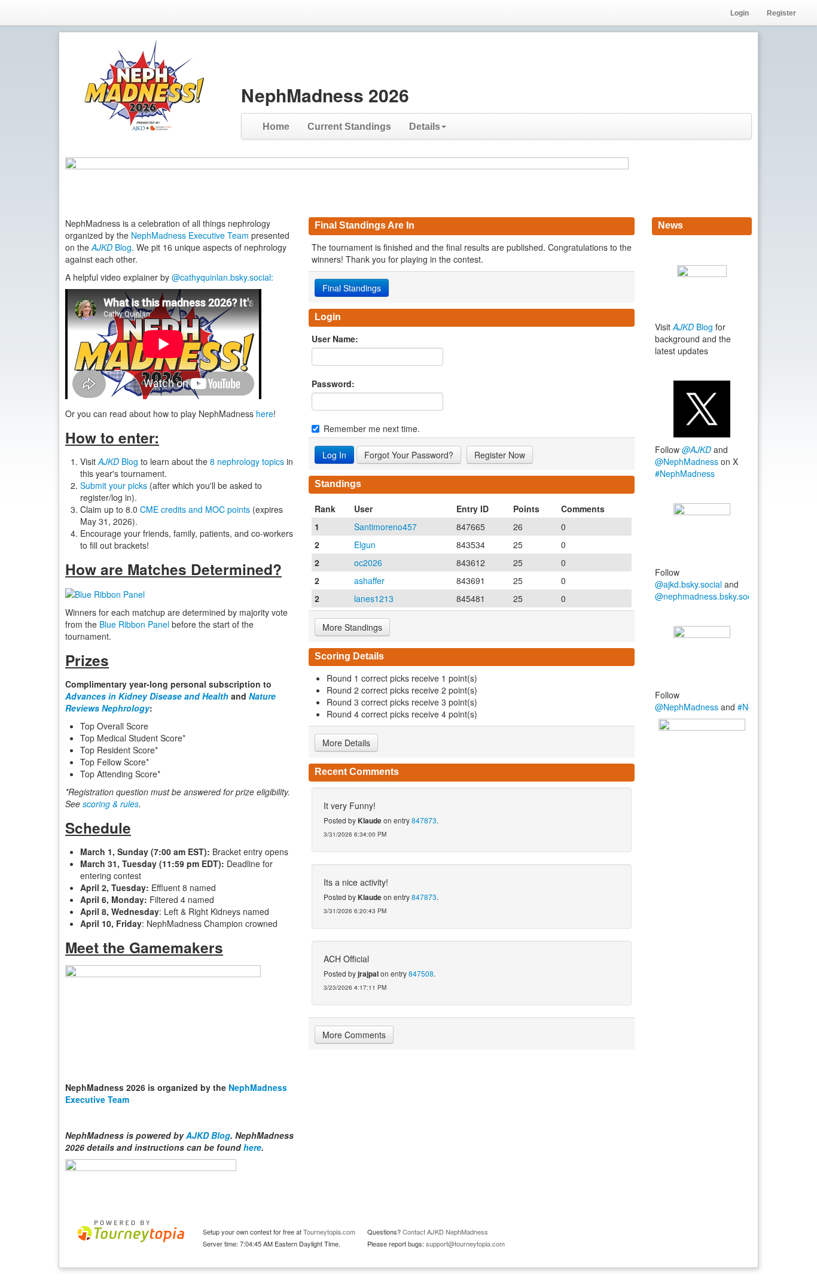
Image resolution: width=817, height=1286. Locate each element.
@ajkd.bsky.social (688, 584)
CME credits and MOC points (196, 509)
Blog (112, 247)
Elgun (365, 545)
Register (781, 13)
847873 (424, 820)
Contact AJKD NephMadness (445, 1231)
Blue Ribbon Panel (135, 624)
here (264, 413)
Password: (333, 384)
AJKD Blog (208, 1135)
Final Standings (351, 288)
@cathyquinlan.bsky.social (221, 277)
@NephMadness (686, 461)
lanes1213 (374, 598)
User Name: (335, 339)
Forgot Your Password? (408, 455)
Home (276, 126)
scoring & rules (111, 804)
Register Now (499, 455)
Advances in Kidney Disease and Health (148, 696)
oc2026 (368, 562)
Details (424, 126)
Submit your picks (113, 485)
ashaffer (369, 580)
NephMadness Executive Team (190, 235)
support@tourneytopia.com (465, 1243)
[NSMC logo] (702, 758)
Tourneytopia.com (329, 1231)
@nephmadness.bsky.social (707, 596)
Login (739, 13)
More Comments (354, 1035)
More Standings (352, 627)
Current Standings (349, 126)
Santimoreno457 (385, 527)
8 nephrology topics (247, 461)
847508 (421, 973)
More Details (346, 743)
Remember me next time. (372, 428)
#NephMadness (685, 473)
